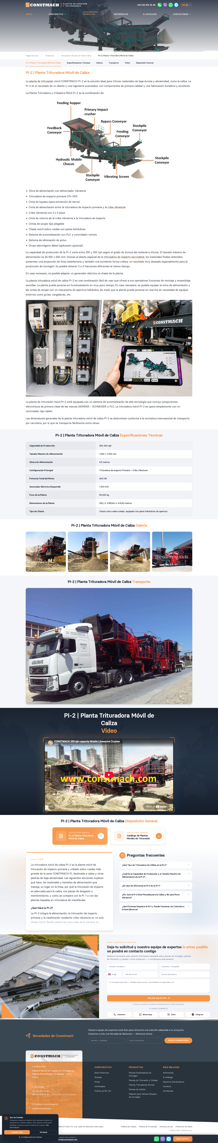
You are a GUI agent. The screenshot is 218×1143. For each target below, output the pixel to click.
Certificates (168, 1091)
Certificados (99, 1086)
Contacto (167, 1086)
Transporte (114, 63)
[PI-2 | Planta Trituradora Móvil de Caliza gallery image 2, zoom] (88, 552)
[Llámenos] (159, 5)
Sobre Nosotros (101, 1073)
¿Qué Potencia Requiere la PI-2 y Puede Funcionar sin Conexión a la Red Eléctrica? (153, 908)
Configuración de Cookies (31, 1137)
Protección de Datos (183, 1126)
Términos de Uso (166, 1126)
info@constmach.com (41, 1108)
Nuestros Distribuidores (173, 1082)
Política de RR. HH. (102, 1091)
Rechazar (43, 1132)
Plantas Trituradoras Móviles (142, 1085)
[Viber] (165, 5)
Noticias (98, 1077)
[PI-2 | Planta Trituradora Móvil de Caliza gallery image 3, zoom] (130, 552)
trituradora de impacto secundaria (124, 257)
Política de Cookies (128, 1126)
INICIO (29, 14)
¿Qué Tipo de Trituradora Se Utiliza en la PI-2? (144, 865)
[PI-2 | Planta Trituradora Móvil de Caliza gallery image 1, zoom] (46, 552)
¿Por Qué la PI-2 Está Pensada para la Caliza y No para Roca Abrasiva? (150, 896)
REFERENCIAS (121, 14)
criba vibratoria (116, 207)
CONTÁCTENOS (180, 14)
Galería (99, 63)
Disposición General (145, 63)
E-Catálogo (168, 1077)
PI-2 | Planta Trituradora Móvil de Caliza (43, 63)
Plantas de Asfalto (137, 1089)
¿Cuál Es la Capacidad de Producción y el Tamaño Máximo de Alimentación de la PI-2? (151, 875)
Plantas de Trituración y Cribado (143, 1080)
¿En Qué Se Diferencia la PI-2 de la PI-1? (141, 885)
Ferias (97, 1082)
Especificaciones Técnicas (78, 63)
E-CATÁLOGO (150, 14)
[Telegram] (176, 5)
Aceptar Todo (17, 1132)
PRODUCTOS (89, 14)
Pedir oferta (182, 1139)
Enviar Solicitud (157, 998)
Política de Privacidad (148, 1126)
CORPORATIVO (56, 14)
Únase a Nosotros (178, 1040)
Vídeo (127, 63)
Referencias (168, 1073)
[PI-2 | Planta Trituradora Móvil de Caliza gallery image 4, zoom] (172, 552)
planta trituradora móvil (43, 280)
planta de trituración (41, 81)
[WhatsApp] (170, 5)
